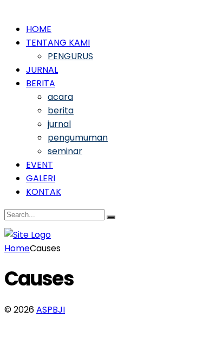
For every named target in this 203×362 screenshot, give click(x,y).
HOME (38, 29)
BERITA (40, 83)
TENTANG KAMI (58, 42)
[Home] (27, 234)
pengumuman (78, 137)
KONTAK (43, 192)
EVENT (39, 164)
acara (60, 97)
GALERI (40, 178)
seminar (65, 151)
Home (17, 248)
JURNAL (42, 69)
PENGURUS (70, 56)
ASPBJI (50, 309)
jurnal (59, 124)
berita (61, 110)
